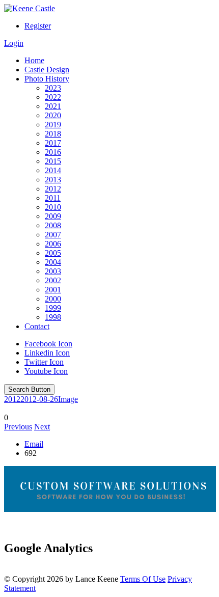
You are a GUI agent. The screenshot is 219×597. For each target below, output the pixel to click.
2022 (53, 97)
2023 (53, 88)
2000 (53, 298)
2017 (53, 143)
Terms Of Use (143, 579)
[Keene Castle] (29, 8)
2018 (53, 133)
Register (37, 25)
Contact (36, 326)
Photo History (46, 78)
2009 (53, 216)
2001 (53, 289)
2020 (53, 115)
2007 (53, 234)
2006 (53, 243)
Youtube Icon (46, 371)
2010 (53, 207)
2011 (53, 198)
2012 (53, 188)
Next (42, 426)
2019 (53, 124)
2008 (53, 225)
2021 (53, 106)
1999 (53, 308)
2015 (53, 161)
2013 (53, 179)
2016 (53, 152)
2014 (53, 170)
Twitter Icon (44, 362)
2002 (53, 280)
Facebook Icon (48, 343)
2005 (53, 253)
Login (13, 43)
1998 (53, 317)
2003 (53, 271)
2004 (53, 262)
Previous (18, 426)
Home (34, 60)
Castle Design (46, 69)
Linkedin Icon (47, 352)
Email (33, 444)
